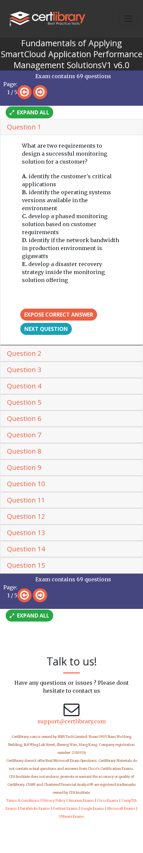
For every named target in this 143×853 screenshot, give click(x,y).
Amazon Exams (81, 800)
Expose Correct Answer (58, 314)
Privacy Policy (54, 800)
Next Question (46, 329)
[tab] (71, 127)
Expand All (32, 112)
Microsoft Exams (121, 808)
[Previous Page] (24, 92)
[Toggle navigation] (128, 18)
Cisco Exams (107, 800)
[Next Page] (40, 92)
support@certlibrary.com (72, 721)
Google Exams (92, 808)
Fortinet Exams (65, 808)
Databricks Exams (35, 808)
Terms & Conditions (23, 800)
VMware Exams (71, 816)
